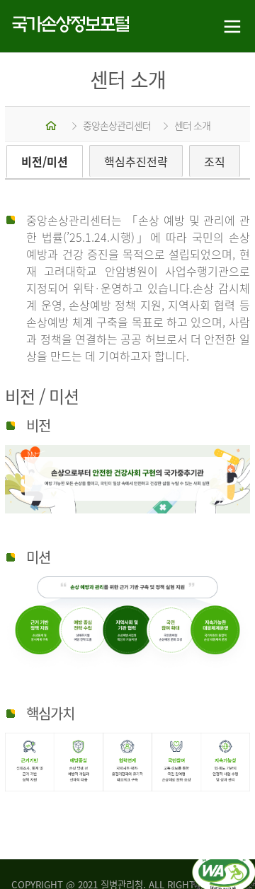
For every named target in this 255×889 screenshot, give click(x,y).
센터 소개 (192, 125)
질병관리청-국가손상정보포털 (64, 26)
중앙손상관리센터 (117, 125)
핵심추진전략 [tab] (136, 161)
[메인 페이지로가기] (52, 125)
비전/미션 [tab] (44, 161)
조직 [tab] (214, 161)
